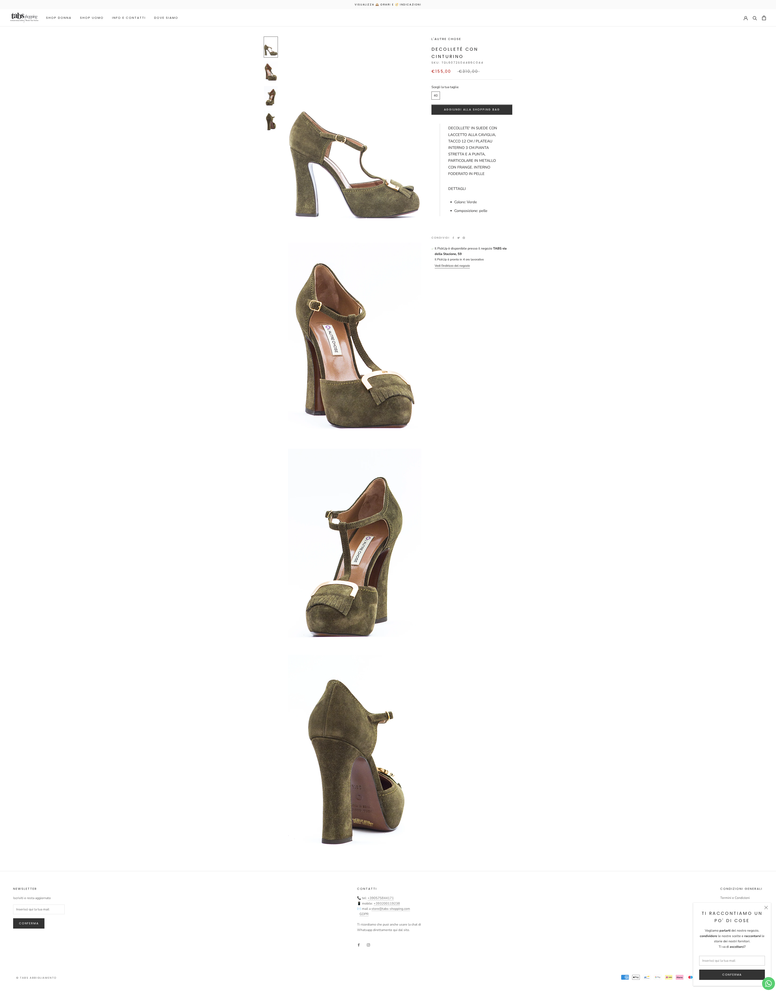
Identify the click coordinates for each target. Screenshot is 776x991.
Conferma (732, 975)
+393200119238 (387, 903)
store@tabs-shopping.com (390, 909)
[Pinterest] (464, 238)
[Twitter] (458, 238)
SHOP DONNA (59, 18)
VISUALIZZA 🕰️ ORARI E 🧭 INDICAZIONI (388, 4)
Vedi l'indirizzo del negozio (452, 266)
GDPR (364, 914)
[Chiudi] (766, 907)
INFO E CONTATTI (129, 18)
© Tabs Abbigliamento (36, 978)
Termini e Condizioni (735, 898)
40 (436, 95)
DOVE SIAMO (166, 18)
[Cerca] (755, 18)
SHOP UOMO (92, 18)
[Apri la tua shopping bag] (764, 18)
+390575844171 (381, 898)
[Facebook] (453, 238)
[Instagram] (368, 944)
